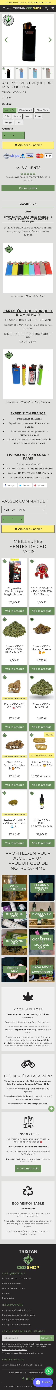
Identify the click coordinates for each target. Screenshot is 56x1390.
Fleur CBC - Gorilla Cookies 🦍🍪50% (14, 765)
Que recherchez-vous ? (13, 1288)
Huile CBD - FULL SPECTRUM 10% (41, 823)
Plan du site (8, 1298)
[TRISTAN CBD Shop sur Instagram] (28, 1379)
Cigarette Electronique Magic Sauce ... (14, 591)
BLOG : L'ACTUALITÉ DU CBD (16, 1279)
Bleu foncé (25, 110)
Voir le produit (14, 610)
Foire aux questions (11, 1283)
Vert (19, 122)
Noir (27, 116)
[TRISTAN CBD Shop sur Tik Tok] (32, 1380)
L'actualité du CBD (18, 1372)
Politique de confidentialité (15, 1320)
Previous (5, 39)
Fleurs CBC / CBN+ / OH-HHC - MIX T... (14, 649)
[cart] (53, 8)
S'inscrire (46, 1338)
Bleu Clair (42, 110)
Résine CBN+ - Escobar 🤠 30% (42, 764)
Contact (6, 1293)
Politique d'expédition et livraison (18, 1315)
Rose (38, 116)
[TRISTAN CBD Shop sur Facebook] (23, 1379)
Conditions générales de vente (17, 1310)
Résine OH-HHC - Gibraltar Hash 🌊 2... (14, 823)
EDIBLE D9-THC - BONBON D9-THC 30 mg (42, 591)
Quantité (7, 128)
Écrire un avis (28, 188)
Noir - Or (9, 110)
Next (50, 39)
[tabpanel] (21, 73)
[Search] (47, 8)
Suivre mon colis (28, 1168)
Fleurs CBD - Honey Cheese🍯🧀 (42, 649)
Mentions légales (37, 1372)
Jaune (17, 116)
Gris (6, 116)
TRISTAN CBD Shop (20, 1386)
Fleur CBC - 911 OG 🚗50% (14, 706)
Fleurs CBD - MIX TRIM (41, 706)
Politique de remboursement (16, 1324)
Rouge (8, 122)
